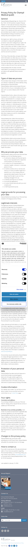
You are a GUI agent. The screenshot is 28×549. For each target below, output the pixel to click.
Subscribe (4, 516)
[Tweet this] (12, 545)
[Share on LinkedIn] (14, 545)
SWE (4, 1)
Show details (20, 289)
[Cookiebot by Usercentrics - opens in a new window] (20, 244)
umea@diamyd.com (8, 511)
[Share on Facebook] (9, 545)
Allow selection (14, 299)
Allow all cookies (14, 294)
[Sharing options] (16, 545)
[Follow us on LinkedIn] (5, 531)
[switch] (24, 274)
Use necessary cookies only (14, 304)
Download (8, 488)
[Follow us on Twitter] (2, 531)
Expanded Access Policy (19, 543)
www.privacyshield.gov (6, 351)
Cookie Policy (15, 393)
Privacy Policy (4, 543)
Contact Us (4, 493)
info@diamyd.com (7, 506)
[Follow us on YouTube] (8, 531)
